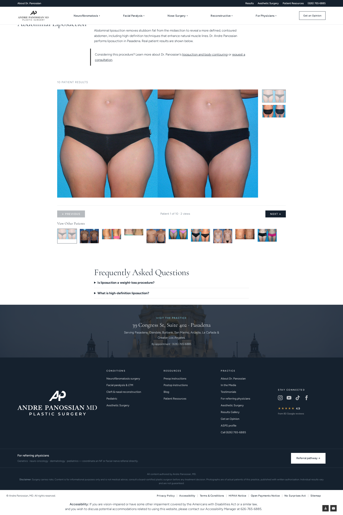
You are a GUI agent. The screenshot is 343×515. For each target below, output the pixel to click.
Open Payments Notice (265, 495)
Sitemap (315, 495)
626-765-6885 (251, 509)
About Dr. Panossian (29, 3)
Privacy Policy (166, 495)
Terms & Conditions (212, 495)
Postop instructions (176, 385)
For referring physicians (235, 398)
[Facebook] (306, 397)
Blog (166, 392)
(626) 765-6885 (317, 3)
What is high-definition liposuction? (123, 293)
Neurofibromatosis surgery (123, 378)
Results (249, 3)
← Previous (71, 213)
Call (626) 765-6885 (233, 432)
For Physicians (266, 15)
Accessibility (187, 495)
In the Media (228, 385)
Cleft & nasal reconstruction (123, 392)
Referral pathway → (308, 458)
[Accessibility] (325, 508)
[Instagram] (280, 397)
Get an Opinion (312, 15)
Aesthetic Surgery (268, 3)
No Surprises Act (295, 495)
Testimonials (228, 392)
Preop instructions (175, 378)
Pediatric (111, 398)
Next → (275, 213)
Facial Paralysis (134, 15)
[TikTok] (297, 397)
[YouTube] (289, 397)
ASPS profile (228, 425)
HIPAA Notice (237, 495)
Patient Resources (293, 3)
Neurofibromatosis (87, 15)
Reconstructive (221, 15)
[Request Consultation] (333, 508)
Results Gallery (230, 412)
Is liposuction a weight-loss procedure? (125, 282)
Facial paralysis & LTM (119, 385)
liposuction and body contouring (205, 54)
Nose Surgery (178, 15)
